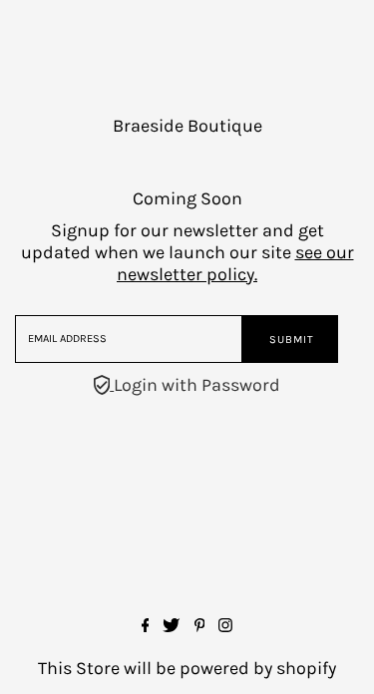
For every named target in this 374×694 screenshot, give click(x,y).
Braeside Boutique (187, 126)
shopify (306, 668)
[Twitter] (171, 626)
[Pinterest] (199, 626)
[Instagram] (225, 626)
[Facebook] (146, 626)
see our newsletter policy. (235, 263)
